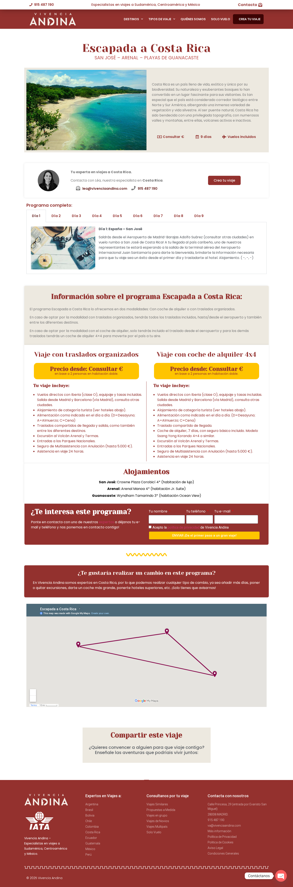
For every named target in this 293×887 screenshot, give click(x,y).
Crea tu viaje (249, 19)
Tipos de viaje (159, 19)
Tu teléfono (196, 511)
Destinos (131, 19)
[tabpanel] (146, 248)
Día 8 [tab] (178, 215)
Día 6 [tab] (137, 215)
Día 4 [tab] (97, 215)
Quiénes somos (193, 19)
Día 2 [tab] (56, 215)
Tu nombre (158, 511)
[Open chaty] (281, 876)
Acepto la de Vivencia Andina (191, 527)
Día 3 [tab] (76, 215)
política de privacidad (183, 527)
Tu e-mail (222, 511)
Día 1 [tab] (36, 215)
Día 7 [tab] (158, 215)
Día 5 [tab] (117, 215)
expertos (106, 522)
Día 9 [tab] (199, 215)
